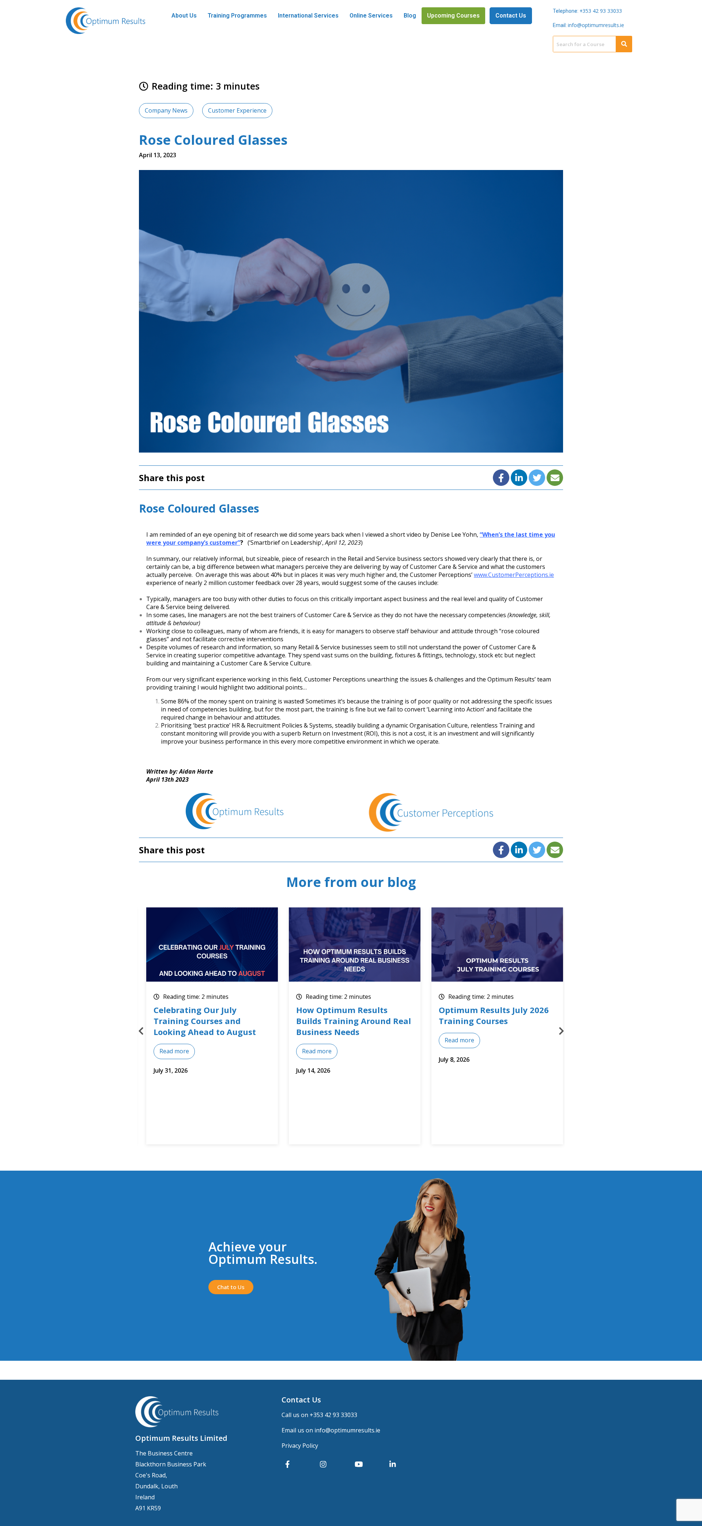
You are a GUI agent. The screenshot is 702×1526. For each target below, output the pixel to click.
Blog (410, 15)
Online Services (371, 15)
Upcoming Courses (453, 15)
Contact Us (510, 15)
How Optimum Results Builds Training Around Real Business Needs (211, 1020)
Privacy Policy (300, 1446)
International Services (308, 15)
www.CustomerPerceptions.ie (514, 575)
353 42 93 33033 (602, 10)
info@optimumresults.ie (596, 25)
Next (561, 1031)
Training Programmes (237, 15)
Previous (140, 1031)
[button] (230, 1287)
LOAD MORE (499, 1044)
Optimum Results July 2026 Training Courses (351, 1015)
